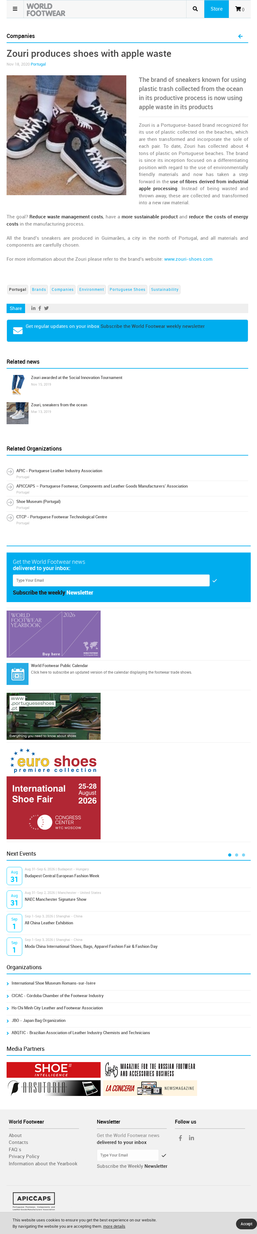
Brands (39, 289)
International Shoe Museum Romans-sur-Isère (54, 983)
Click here (39, 672)
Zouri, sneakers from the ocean (59, 405)
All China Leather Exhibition (49, 923)
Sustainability (165, 289)
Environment (91, 289)
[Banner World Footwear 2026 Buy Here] (129, 634)
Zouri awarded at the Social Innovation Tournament (76, 377)
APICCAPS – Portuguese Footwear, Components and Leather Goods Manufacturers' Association (102, 486)
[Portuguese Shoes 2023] (129, 716)
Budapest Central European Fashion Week (62, 875)
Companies (63, 289)
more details (114, 1226)
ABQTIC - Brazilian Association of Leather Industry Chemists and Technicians (81, 1032)
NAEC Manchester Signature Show (56, 899)
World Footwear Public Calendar (59, 665)
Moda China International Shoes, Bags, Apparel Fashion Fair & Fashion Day (91, 946)
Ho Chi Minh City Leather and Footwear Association (57, 1008)
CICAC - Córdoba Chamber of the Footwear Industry (58, 995)
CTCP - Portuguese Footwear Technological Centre (61, 517)
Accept (246, 1224)
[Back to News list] (240, 36)
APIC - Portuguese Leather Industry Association (59, 470)
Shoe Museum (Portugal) (38, 501)
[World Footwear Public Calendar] (18, 674)
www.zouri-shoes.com (188, 259)
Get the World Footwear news (128, 1135)
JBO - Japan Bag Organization (39, 1020)
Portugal (38, 64)
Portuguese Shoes (127, 289)
